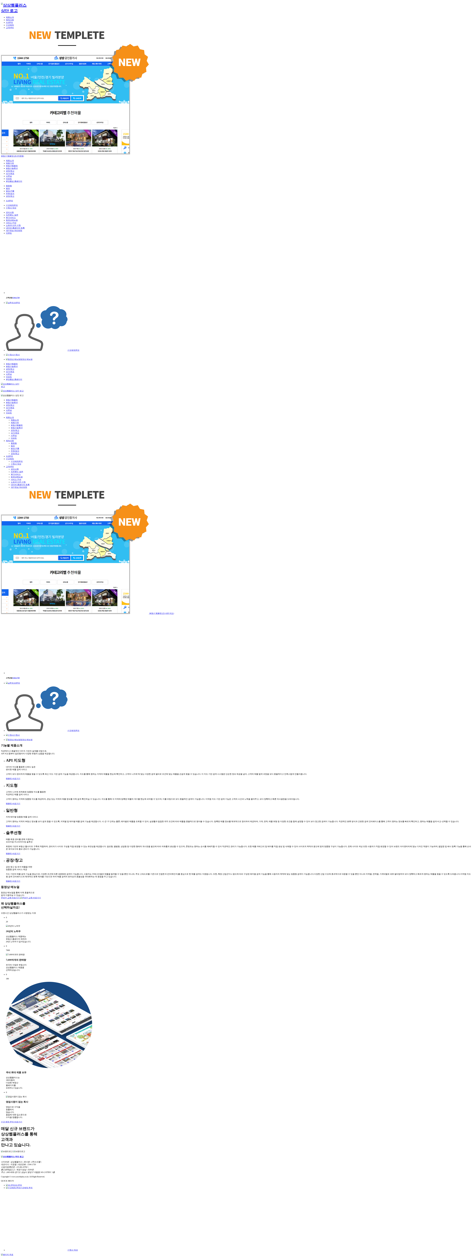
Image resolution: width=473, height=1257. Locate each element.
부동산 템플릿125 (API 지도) (161, 613)
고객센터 (10, 28)
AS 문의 (18, 1185)
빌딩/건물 (10, 191)
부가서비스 (11, 218)
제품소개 (10, 17)
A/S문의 (9, 22)
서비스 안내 (11, 223)
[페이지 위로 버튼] (7, 1255)
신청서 (17, 355)
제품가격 (10, 163)
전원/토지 (10, 194)
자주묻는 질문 (12, 215)
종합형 (9, 186)
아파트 (9, 179)
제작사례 (10, 20)
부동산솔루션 (12, 168)
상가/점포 (10, 174)
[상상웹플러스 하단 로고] (12, 1157)
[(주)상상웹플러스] (14, 10)
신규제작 (10, 25)
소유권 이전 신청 (13, 225)
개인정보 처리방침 (14, 231)
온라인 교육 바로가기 (10, 898)
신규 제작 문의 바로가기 (11, 1122)
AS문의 (16, 303)
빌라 (8, 188)
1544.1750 (16, 298)
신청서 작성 (11, 208)
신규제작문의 (12, 205)
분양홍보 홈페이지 (14, 181)
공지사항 (10, 212)
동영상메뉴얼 (12, 220)
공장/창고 (10, 171)
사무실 (9, 176)
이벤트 (9, 233)
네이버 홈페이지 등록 (15, 228)
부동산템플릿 (12, 166)
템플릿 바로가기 (13, 779)
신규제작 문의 (26, 1188)
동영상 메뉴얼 (26, 359)
